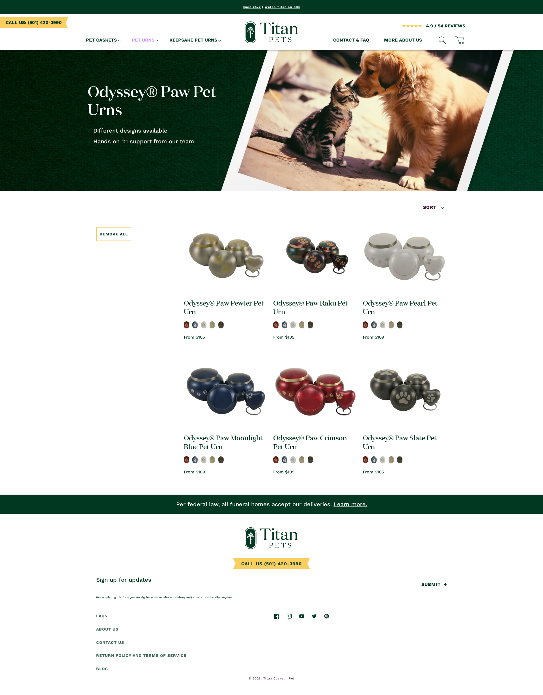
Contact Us (110, 642)
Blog (102, 669)
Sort (430, 207)
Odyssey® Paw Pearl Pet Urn (400, 307)
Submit (431, 584)
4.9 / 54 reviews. (446, 26)
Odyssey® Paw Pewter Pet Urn (224, 307)
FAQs (101, 616)
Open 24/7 (252, 6)
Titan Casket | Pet (279, 678)
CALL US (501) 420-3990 (271, 563)
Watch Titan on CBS (282, 6)
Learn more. (350, 504)
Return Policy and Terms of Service (141, 655)
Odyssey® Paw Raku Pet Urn (310, 307)
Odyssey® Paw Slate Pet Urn (400, 442)
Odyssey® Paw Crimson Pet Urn (310, 442)
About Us (107, 629)
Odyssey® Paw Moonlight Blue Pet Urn (223, 442)
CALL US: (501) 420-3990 (34, 22)
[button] (101, 40)
